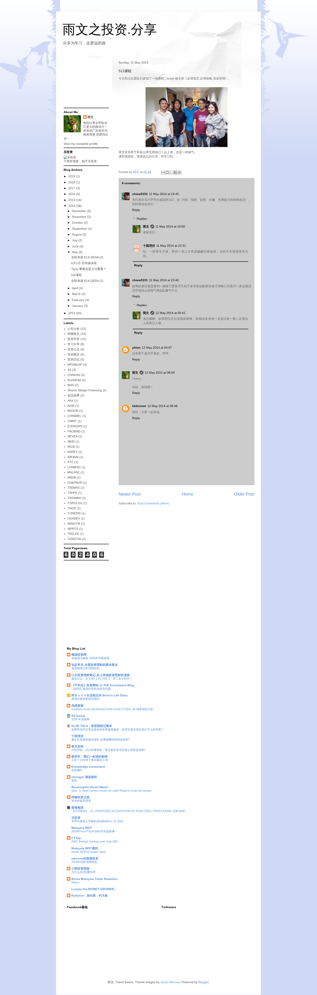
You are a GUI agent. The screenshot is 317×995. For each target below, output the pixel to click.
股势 (74, 780)
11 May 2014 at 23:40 (164, 280)
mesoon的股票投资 (84, 858)
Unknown (139, 406)
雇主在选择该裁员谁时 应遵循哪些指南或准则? (100, 739)
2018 (72, 182)
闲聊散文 (73, 333)
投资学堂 (73, 339)
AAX (70, 400)
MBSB (71, 477)
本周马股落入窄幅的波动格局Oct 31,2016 (97, 821)
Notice (75, 882)
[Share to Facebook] (175, 172)
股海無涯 (77, 807)
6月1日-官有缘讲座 (84, 263)
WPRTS (72, 528)
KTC (70, 462)
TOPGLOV (74, 503)
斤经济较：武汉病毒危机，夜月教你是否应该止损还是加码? (108, 750)
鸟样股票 (77, 705)
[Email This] (163, 172)
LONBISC (74, 467)
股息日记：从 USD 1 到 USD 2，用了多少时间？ (101, 678)
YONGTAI (74, 539)
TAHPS (72, 492)
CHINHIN (73, 375)
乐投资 (75, 817)
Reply (136, 210)
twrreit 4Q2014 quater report (88, 851)
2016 (72, 194)
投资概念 (73, 354)
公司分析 (73, 329)
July (75, 240)
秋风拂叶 (77, 770)
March (77, 294)
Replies (142, 218)
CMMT (72, 421)
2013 (72, 313)
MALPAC (73, 472)
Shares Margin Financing (84, 390)
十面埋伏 (149, 245)
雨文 (146, 226)
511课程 (76, 275)
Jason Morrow (170, 982)
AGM (70, 405)
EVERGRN (74, 426)
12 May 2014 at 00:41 (170, 313)
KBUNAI (72, 457)
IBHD (71, 441)
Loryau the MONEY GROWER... (93, 889)
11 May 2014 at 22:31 (171, 245)
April (75, 288)
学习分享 (73, 344)
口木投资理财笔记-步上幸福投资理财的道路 (100, 675)
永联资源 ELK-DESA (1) (87, 280)
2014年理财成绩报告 (84, 862)
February (78, 300)
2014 (72, 205)
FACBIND (73, 431)
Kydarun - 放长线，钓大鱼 (89, 895)
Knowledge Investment (88, 766)
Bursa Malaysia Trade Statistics (94, 879)
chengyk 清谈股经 (84, 777)
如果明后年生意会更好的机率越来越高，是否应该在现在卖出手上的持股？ (117, 729)
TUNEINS (74, 513)
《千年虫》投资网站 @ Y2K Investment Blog (102, 685)
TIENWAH (74, 498)
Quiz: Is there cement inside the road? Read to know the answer (111, 790)
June (76, 246)
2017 (72, 188)
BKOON (72, 410)
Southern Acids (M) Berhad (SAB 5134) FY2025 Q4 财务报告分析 (112, 709)
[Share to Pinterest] (179, 172)
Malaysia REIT (81, 828)
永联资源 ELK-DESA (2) (87, 257)
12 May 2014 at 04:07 (157, 347)
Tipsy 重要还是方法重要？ (88, 269)
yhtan (136, 347)
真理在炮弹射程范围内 (85, 698)
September (80, 228)
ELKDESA (74, 380)
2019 (72, 176)
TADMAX (73, 487)
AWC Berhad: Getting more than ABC (94, 841)
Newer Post (130, 494)
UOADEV (73, 518)
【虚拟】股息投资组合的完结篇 (91, 688)
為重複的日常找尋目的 (85, 668)
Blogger (203, 982)
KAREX (72, 452)
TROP (71, 508)
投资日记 (73, 359)
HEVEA (72, 436)
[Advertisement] (85, 83)
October (78, 222)
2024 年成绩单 (80, 719)
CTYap (76, 838)
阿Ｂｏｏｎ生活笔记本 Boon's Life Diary (99, 695)
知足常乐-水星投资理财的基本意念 (94, 664)
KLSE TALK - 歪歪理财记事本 (91, 726)
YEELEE (73, 533)
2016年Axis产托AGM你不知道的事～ (94, 831)
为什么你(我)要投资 (83, 872)
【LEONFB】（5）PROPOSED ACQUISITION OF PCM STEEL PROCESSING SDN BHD (128, 811)
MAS (70, 385)
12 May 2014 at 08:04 (160, 372)
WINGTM (73, 523)
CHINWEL (74, 416)
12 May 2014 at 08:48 (162, 406)
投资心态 (73, 349)
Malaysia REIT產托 (84, 848)
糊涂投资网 (78, 654)
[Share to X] (171, 172)
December (79, 211)
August (77, 234)
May (75, 252)
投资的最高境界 (81, 800)
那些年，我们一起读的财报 (89, 756)
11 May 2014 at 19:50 (170, 226)
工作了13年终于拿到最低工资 (89, 760)
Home (187, 494)
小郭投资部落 (80, 868)
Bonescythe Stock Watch (89, 787)
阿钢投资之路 (80, 797)
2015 (72, 200)
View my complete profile (81, 143)
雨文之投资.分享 (110, 29)
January (78, 305)
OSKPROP (74, 482)
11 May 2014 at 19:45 (164, 194)
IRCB (71, 446)
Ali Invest (78, 715)
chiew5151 (140, 194)
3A (69, 369)
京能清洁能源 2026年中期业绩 (90, 658)
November (79, 216)
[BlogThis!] (167, 172)
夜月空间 (77, 746)
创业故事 (73, 395)
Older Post (244, 494)
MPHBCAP (74, 364)
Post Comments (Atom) (153, 503)
